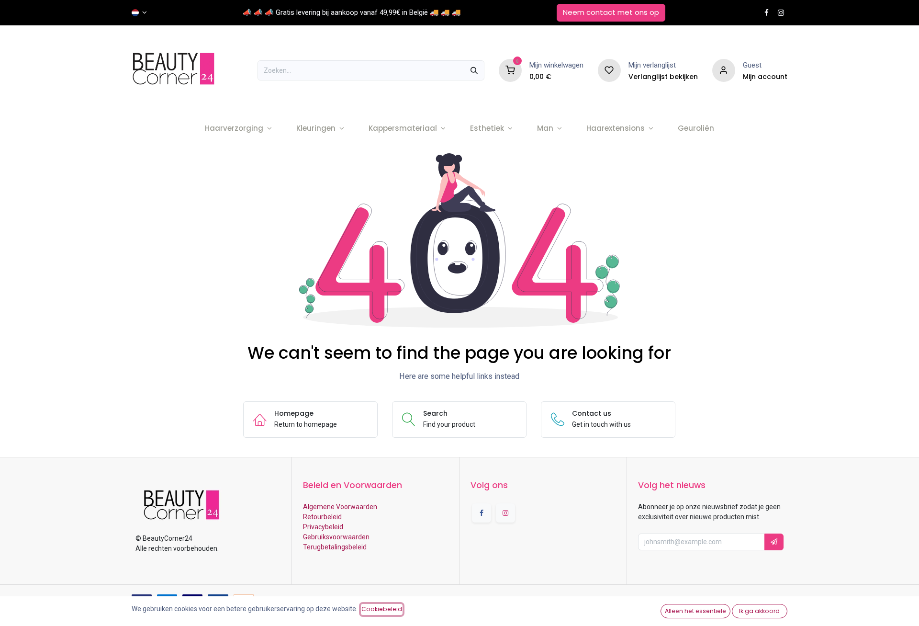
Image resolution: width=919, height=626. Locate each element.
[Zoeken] (474, 70)
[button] (774, 542)
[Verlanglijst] (609, 70)
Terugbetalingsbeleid (335, 547)
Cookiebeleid (381, 609)
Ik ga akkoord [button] (759, 611)
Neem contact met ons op (611, 12)
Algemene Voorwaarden (340, 507)
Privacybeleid (323, 527)
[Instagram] (781, 12)
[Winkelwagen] (510, 70)
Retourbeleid (322, 517)
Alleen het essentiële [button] (695, 611)
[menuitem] (238, 128)
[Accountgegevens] (723, 70)
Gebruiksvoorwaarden (336, 537)
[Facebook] (766, 12)
